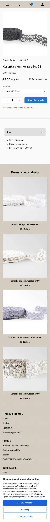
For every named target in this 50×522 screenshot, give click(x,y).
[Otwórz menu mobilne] (7, 5)
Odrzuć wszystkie (25, 517)
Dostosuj (25, 510)
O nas (5, 418)
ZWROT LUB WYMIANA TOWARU (17, 459)
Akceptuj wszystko (25, 503)
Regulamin (7, 428)
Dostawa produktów (12, 450)
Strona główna (9, 60)
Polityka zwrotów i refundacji (16, 445)
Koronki (22, 60)
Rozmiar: (7, 86)
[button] (31, 5)
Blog (5, 472)
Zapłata (6, 455)
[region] (25, 498)
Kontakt (6, 423)
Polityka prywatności (12, 432)
